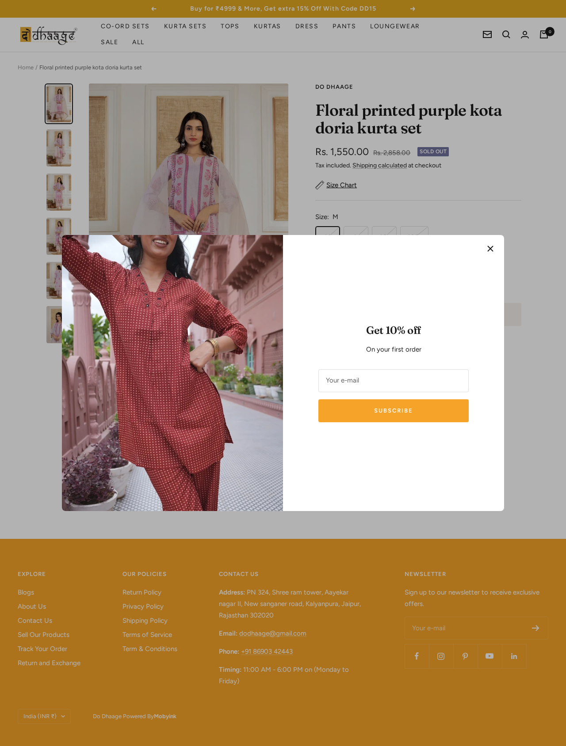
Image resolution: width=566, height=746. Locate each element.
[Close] (490, 249)
